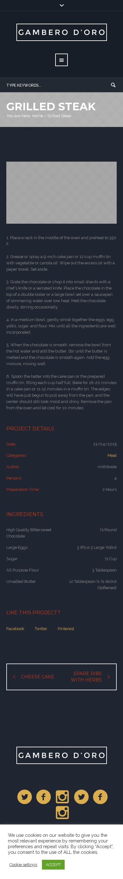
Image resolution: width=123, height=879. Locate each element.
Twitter (41, 628)
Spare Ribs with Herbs (86, 677)
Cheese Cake (37, 677)
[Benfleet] (25, 797)
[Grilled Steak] (61, 193)
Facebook (15, 628)
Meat (112, 455)
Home (37, 115)
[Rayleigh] (82, 797)
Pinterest (66, 628)
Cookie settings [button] (23, 864)
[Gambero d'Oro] (61, 755)
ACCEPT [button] (53, 864)
